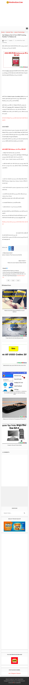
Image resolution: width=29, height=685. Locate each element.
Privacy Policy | (20, 679)
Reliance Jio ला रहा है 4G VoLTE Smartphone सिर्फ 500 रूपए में (14, 419)
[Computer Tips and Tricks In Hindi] (14, 434)
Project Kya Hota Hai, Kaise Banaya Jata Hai (14, 338)
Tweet (9, 249)
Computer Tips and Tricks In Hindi (14, 445)
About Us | (8, 679)
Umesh (4, 268)
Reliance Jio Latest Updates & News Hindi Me (17, 262)
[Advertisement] (14, 16)
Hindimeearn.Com (14, 681)
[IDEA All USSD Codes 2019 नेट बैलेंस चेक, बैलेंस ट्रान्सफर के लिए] (14, 354)
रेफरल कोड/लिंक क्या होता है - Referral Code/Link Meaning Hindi (14, 393)
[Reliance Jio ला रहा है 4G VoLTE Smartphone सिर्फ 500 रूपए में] (14, 407)
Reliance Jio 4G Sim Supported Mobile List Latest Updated (15, 311)
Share (12, 249)
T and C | (16, 679)
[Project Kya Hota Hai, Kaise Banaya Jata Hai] (14, 326)
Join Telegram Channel (15, 673)
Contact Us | (12, 679)
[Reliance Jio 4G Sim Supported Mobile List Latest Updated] (14, 299)
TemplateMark (18, 682)
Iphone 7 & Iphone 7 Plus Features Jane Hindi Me (12, 255)
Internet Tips (19, 40)
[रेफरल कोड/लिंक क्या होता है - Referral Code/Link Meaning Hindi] (14, 381)
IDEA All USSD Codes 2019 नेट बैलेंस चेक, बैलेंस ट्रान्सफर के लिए (14, 365)
